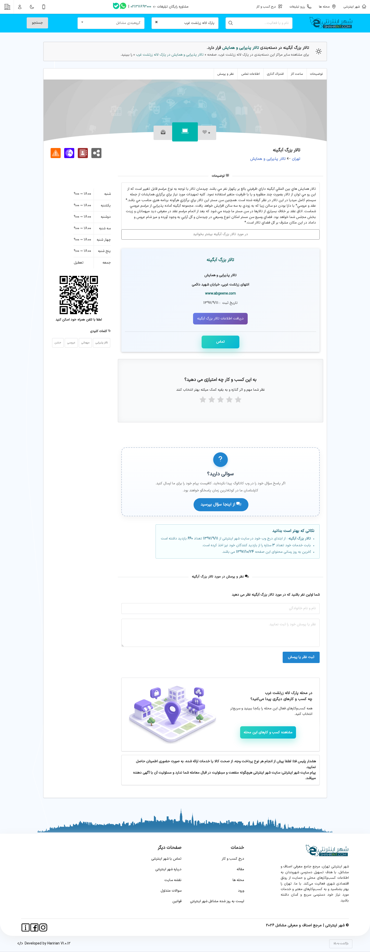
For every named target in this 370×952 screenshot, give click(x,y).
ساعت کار (297, 73)
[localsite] (56, 153)
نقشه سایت (172, 880)
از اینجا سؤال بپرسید (218, 504)
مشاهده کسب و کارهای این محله (268, 732)
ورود (241, 890)
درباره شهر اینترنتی (168, 869)
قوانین (176, 901)
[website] (69, 153)
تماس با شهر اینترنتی (166, 858)
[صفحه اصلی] (333, 23)
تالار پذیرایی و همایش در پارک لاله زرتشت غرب (169, 54)
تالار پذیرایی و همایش (240, 48)
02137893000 (141, 6)
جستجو (37, 22)
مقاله (240, 869)
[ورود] (20, 7)
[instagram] (43, 927)
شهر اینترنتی (353, 6)
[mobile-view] (44, 7)
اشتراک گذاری (275, 73)
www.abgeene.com (220, 293)
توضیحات (316, 73)
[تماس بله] (116, 7)
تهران (296, 159)
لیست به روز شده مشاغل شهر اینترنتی (217, 901)
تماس (220, 341)
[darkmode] (32, 7)
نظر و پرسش (225, 73)
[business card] (83, 153)
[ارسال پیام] (163, 133)
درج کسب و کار (233, 858)
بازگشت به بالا (341, 943)
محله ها (238, 880)
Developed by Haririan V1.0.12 (46, 943)
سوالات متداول (171, 890)
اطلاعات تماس (250, 73)
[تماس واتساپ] (123, 7)
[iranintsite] (25, 927)
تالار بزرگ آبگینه (220, 260)
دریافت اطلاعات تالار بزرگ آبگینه (220, 318)
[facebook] (34, 927)
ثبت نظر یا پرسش (301, 657)
